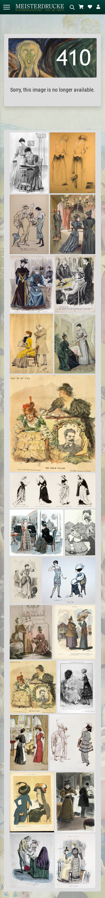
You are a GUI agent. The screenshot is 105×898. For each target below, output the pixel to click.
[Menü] (6, 7)
